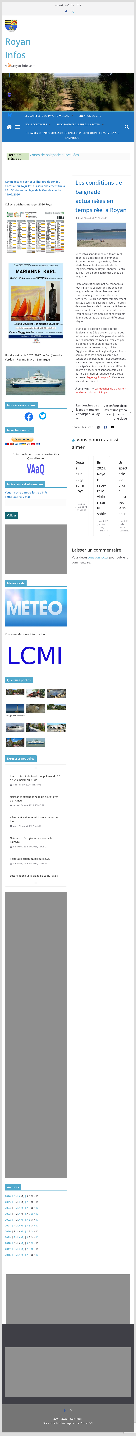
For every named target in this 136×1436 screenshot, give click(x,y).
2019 (8, 1237)
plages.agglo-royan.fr (98, 377)
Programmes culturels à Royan (78, 124)
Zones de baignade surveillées (54, 154)
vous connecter (98, 557)
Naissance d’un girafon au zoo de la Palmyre (31, 840)
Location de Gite (90, 116)
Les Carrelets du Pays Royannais (47, 116)
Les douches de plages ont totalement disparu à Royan (88, 411)
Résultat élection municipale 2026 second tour (34, 819)
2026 (8, 1196)
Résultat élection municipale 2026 (30, 858)
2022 (8, 1219)
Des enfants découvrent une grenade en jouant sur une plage (115, 412)
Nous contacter (36, 124)
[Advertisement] (35, 549)
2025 (8, 1202)
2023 (8, 1213)
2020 (8, 1231)
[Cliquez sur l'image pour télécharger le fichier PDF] (36, 212)
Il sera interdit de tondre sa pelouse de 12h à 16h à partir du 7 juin (35, 778)
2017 (8, 1249)
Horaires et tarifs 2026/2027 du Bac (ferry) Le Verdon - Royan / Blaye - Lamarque (72, 135)
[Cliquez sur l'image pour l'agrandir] (36, 261)
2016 (8, 1255)
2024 (8, 1208)
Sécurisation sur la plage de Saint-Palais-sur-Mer (34, 877)
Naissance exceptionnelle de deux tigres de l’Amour (34, 798)
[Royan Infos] (68, 75)
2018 (8, 1243)
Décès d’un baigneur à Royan (79, 479)
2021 (8, 1225)
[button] (71, 115)
